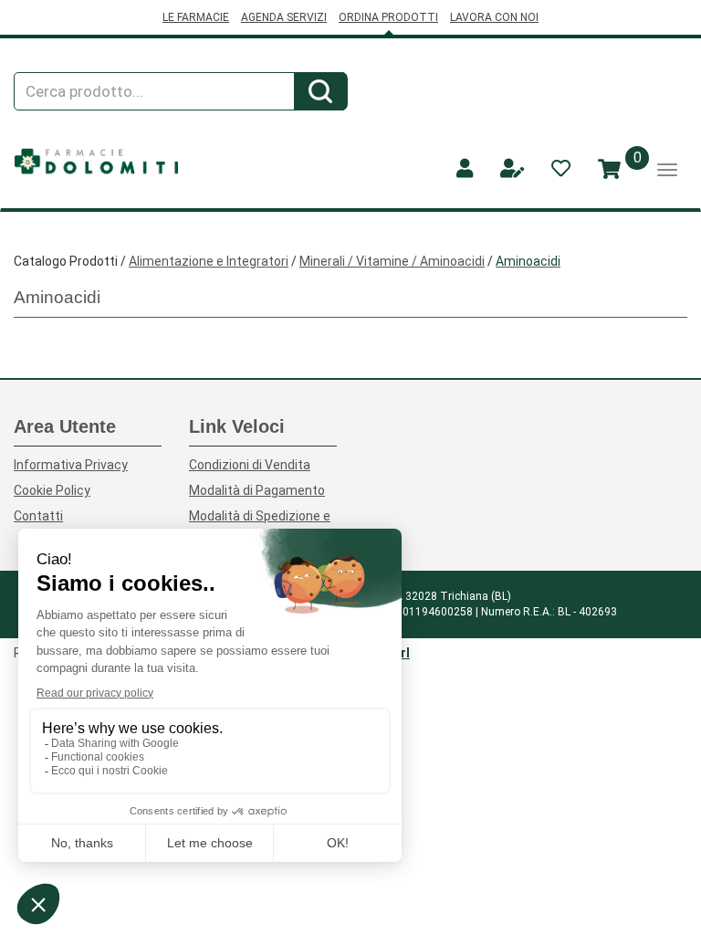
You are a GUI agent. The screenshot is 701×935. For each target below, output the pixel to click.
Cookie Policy (52, 490)
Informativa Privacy (71, 464)
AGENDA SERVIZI (284, 17)
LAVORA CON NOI (494, 17)
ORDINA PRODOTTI (388, 17)
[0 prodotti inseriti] (609, 169)
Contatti (38, 516)
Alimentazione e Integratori (208, 261)
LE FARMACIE (195, 17)
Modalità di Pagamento (257, 490)
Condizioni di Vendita (249, 464)
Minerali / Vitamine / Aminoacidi (392, 261)
